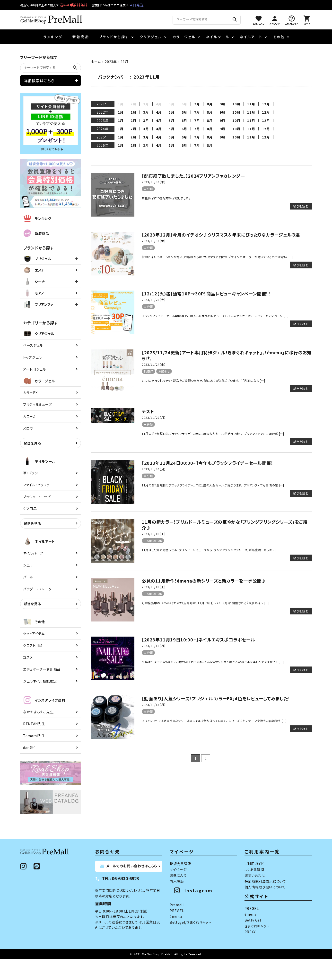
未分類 (148, 189)
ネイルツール (217, 36)
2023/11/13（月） (154, 646)
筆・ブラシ (30, 472)
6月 (184, 112)
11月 (251, 104)
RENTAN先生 (34, 723)
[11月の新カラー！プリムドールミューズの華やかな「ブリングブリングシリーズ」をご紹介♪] (112, 561)
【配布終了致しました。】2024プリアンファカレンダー (193, 176)
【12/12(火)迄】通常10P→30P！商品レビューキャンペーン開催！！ (206, 293)
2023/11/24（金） (154, 364)
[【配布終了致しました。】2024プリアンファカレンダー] (112, 215)
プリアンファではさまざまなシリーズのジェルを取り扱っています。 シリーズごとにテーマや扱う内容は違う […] (214, 721)
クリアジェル (151, 36)
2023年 (102, 120)
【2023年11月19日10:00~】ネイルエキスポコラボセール (198, 639)
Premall (177, 904)
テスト (148, 411)
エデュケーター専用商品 (42, 669)
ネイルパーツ (33, 553)
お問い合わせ (255, 875)
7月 (197, 104)
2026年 (102, 145)
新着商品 (80, 36)
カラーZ (29, 416)
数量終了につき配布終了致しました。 (166, 198)
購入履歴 (177, 881)
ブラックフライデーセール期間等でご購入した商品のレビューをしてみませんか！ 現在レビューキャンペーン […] (215, 316)
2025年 (102, 137)
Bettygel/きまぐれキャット (190, 922)
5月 (171, 112)
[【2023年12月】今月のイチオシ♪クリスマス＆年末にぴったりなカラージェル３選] (112, 274)
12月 (266, 104)
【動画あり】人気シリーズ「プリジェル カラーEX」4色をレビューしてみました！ (216, 698)
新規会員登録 (180, 863)
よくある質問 (254, 869)
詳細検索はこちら (39, 80)
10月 (236, 104)
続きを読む (300, 206)
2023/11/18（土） (154, 534)
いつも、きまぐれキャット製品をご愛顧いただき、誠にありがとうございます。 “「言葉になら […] (203, 380)
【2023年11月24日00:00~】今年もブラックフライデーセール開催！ (207, 463)
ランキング (53, 36)
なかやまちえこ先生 (38, 711)
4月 (159, 112)
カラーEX (30, 392)
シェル (28, 565)
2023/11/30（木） (154, 182)
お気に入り (178, 875)
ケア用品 (30, 508)
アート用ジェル (34, 369)
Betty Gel (253, 920)
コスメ (28, 657)
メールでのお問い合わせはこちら (128, 866)
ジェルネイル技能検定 (40, 681)
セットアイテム (34, 633)
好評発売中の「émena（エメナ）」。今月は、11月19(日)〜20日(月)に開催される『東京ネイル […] (206, 603)
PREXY (250, 931)
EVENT (148, 371)
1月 (120, 112)
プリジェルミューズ (37, 404)
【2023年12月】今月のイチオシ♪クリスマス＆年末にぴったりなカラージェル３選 (221, 234)
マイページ (178, 869)
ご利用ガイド (254, 863)
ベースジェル (33, 345)
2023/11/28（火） (154, 300)
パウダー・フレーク (37, 588)
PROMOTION (153, 541)
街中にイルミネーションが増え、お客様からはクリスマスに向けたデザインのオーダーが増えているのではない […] (217, 257)
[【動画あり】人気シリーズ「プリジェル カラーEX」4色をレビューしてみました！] (112, 737)
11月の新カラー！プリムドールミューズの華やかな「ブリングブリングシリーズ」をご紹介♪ (225, 525)
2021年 (102, 103)
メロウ (28, 428)
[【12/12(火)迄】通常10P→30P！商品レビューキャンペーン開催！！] (112, 332)
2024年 (102, 128)
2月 (133, 112)
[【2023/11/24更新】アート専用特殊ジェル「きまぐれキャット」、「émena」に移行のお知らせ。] (112, 391)
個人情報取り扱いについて (265, 887)
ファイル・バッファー (38, 484)
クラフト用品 (33, 645)
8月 (209, 104)
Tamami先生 (34, 735)
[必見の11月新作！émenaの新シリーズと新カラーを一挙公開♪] (112, 620)
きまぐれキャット (257, 925)
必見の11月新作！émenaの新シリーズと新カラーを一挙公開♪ (204, 580)
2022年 (102, 112)
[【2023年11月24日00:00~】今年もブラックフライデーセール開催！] (112, 502)
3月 (146, 112)
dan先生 (30, 747)
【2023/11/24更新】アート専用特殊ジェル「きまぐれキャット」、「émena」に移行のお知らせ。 (227, 355)
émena (176, 916)
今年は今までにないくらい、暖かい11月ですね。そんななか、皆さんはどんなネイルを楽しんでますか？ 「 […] (213, 662)
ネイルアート (251, 36)
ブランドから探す (114, 36)
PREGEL (177, 910)
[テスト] (112, 421)
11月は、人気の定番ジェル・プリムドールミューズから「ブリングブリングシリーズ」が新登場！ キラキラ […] (211, 550)
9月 (222, 104)
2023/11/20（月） (154, 417)
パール (28, 577)
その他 (279, 36)
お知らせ (164, 371)
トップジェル (32, 357)
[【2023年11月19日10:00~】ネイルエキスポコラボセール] (112, 678)
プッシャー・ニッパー (38, 496)
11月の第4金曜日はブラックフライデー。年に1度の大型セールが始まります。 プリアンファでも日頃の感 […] (213, 433)
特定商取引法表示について (265, 881)
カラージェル (184, 36)
